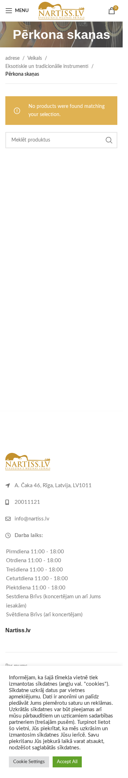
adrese (12, 58)
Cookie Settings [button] (29, 762)
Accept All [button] (67, 762)
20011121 (27, 502)
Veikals (34, 58)
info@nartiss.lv (32, 518)
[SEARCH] (109, 140)
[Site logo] (61, 10)
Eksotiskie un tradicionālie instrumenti (47, 66)
